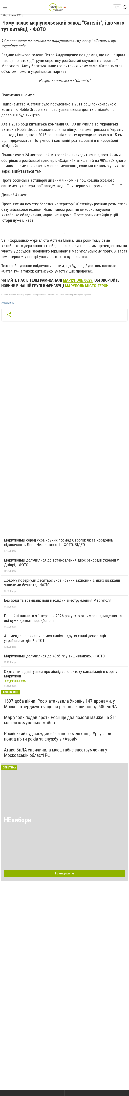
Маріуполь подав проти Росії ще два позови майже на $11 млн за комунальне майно (60, 720)
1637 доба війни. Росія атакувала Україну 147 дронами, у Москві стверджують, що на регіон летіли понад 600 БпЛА (60, 703)
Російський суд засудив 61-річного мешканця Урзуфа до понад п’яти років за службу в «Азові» (58, 736)
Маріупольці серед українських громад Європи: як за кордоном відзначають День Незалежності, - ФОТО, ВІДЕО (59, 542)
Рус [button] (117, 7)
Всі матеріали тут (64, 873)
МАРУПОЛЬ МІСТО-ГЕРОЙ (87, 285)
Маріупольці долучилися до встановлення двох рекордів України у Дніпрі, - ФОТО (61, 562)
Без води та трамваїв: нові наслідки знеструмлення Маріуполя (57, 600)
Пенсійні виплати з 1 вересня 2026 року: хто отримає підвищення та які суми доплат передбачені (63, 618)
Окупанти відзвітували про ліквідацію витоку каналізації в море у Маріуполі (60, 674)
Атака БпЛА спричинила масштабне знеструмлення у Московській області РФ (55, 752)
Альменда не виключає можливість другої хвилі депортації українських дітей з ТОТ (55, 638)
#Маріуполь (7, 302)
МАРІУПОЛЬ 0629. (78, 280)
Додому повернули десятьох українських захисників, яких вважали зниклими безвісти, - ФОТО (62, 582)
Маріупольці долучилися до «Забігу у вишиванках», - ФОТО (54, 656)
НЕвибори (17, 820)
